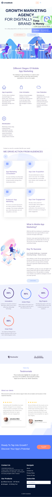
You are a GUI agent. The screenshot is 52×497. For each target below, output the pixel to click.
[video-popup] (5, 156)
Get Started (20, 34)
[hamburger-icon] (37, 3)
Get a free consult (43, 447)
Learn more (33, 34)
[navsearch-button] (40, 2)
